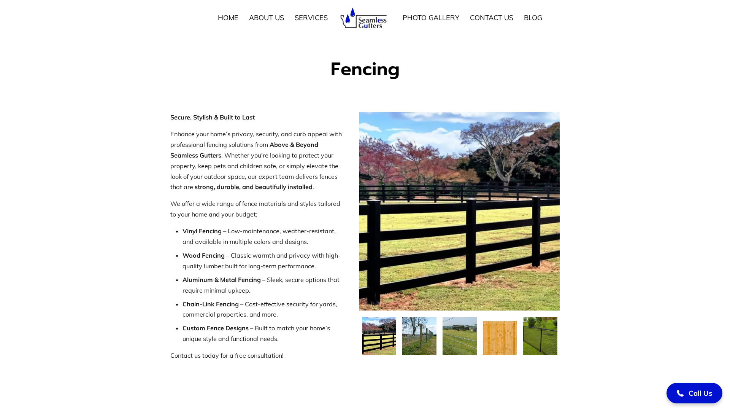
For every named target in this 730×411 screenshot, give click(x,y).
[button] (694, 393)
